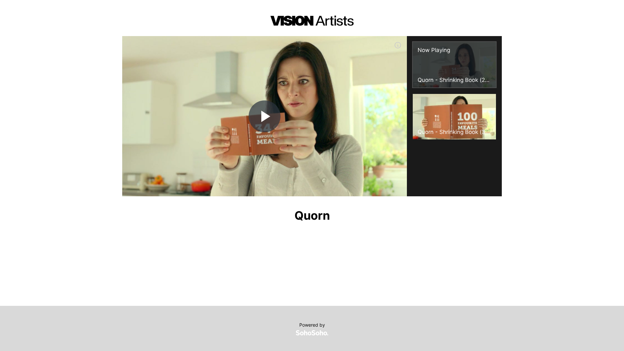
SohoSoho (312, 332)
